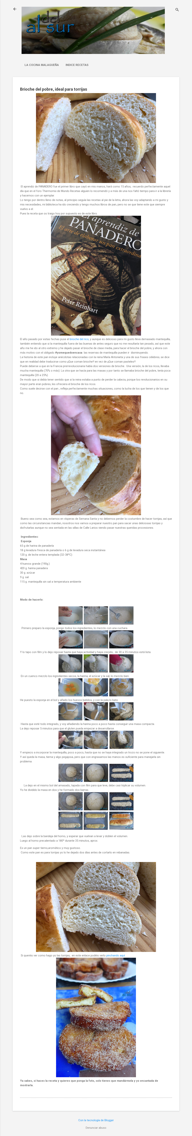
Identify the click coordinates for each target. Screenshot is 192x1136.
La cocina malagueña (42, 65)
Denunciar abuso (96, 1127)
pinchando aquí (115, 955)
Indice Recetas (77, 65)
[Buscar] (177, 10)
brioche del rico (79, 339)
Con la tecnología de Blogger (96, 1120)
